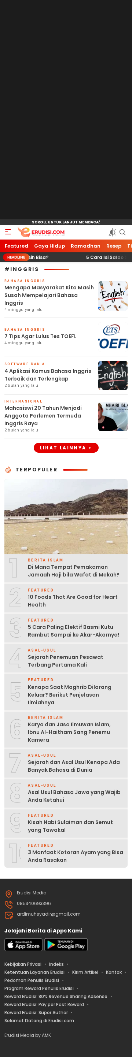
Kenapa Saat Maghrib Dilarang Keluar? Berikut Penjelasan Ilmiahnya (69, 694)
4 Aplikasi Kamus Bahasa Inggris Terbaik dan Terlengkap (47, 374)
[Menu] (8, 232)
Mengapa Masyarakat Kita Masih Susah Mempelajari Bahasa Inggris (49, 295)
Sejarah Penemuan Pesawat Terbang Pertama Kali (65, 660)
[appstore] (23, 949)
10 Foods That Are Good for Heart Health (73, 600)
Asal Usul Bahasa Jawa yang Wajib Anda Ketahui (74, 796)
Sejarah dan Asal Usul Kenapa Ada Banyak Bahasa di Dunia (74, 766)
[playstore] (66, 949)
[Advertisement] (66, 110)
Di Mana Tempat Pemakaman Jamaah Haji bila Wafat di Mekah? (74, 570)
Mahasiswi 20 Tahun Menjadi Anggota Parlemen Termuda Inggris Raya (43, 415)
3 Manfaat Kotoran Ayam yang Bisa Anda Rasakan (75, 856)
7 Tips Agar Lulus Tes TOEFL (40, 336)
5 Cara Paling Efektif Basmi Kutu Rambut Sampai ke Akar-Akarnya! (73, 630)
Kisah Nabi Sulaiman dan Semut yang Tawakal (70, 826)
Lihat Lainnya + (66, 448)
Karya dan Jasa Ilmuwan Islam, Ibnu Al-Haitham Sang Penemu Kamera (69, 732)
